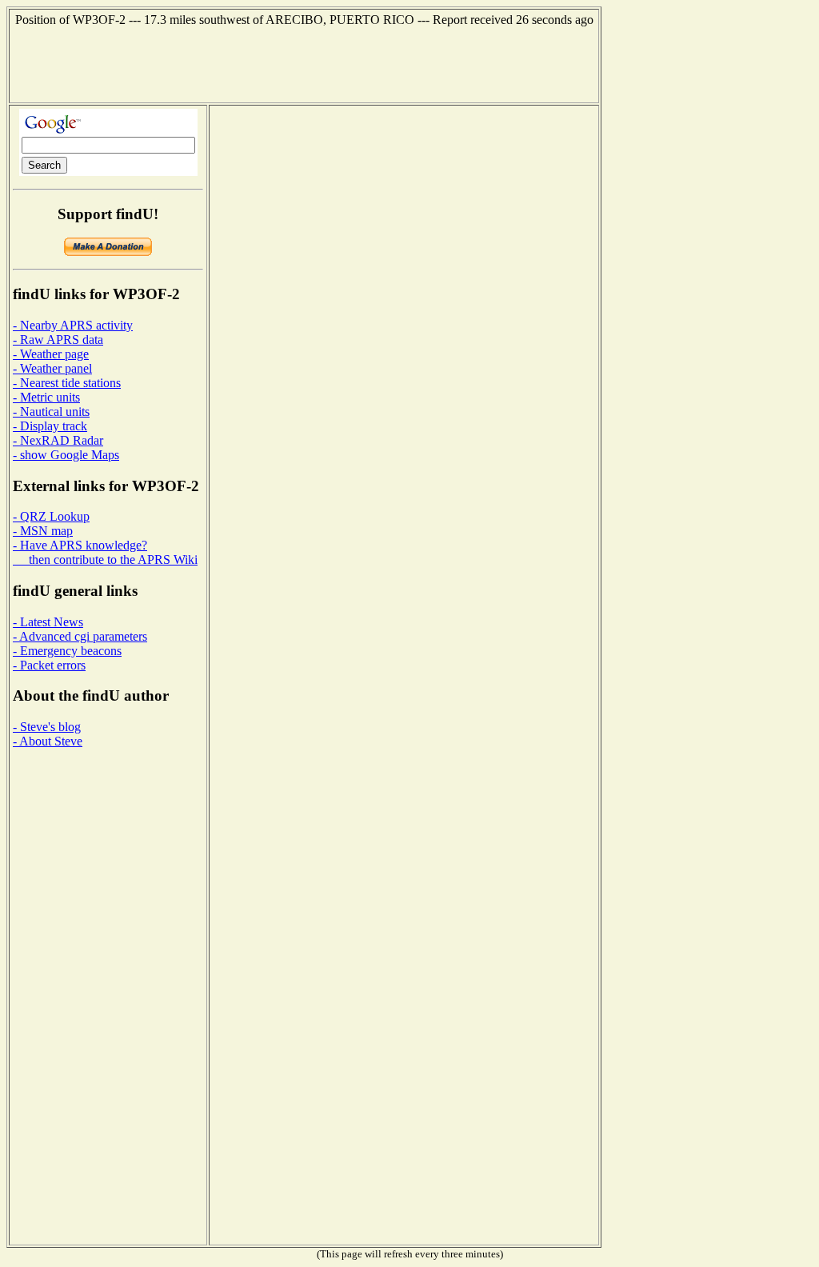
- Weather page (51, 354)
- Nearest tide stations (67, 383)
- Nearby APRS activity (73, 325)
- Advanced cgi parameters (80, 636)
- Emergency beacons (67, 650)
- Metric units (46, 397)
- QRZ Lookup (51, 516)
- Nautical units (51, 411)
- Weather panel (52, 368)
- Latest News (48, 622)
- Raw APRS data (58, 339)
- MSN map (43, 531)
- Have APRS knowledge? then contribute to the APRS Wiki (105, 552)
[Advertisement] (304, 63)
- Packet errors (49, 665)
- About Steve (47, 741)
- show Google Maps (66, 455)
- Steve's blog (47, 726)
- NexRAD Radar (58, 440)
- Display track (50, 426)
